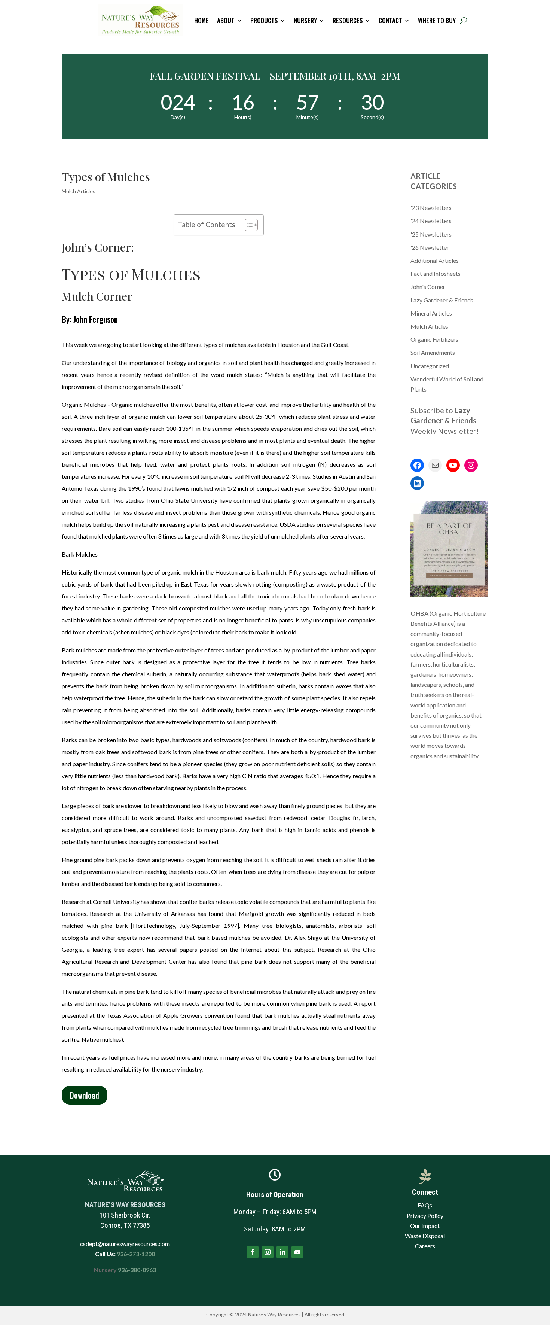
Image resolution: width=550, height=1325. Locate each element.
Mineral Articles (431, 313)
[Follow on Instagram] (268, 1252)
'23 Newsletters (431, 207)
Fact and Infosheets (435, 273)
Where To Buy (437, 20)
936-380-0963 (137, 1269)
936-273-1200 (135, 1253)
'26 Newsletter (429, 247)
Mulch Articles (78, 191)
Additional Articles (434, 260)
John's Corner (427, 286)
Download (84, 1095)
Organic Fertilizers (434, 339)
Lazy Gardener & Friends (441, 300)
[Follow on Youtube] (297, 1252)
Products (264, 20)
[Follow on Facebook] (253, 1252)
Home (201, 20)
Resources (348, 20)
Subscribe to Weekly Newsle (443, 420)
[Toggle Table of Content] (247, 225)
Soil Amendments (432, 352)
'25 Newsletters (431, 234)
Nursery (305, 20)
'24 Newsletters (431, 220)
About (226, 20)
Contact (390, 20)
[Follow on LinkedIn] (282, 1252)
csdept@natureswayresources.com (125, 1243)
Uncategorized (429, 365)
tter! (471, 430)
